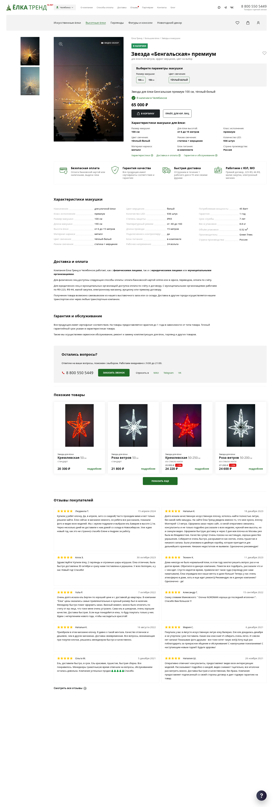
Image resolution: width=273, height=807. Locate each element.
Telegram (169, 372)
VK (179, 372)
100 (141, 79)
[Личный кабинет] (258, 23)
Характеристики (140, 155)
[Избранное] (237, 23)
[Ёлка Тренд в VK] (232, 7)
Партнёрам (147, 7)
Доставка (121, 7)
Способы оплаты (105, 7)
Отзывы (134, 7)
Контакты (162, 7)
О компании (87, 7)
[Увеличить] (61, 44)
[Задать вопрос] (261, 795)
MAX (156, 372)
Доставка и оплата (167, 155)
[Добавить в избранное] (264, 53)
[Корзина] (248, 23)
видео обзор (111, 43)
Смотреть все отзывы (68, 688)
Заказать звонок (114, 372)
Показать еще (160, 480)
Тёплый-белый (179, 79)
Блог (173, 7)
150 (151, 79)
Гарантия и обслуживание (199, 155)
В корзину (147, 113)
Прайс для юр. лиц (177, 113)
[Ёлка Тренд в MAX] (219, 7)
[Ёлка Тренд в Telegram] (225, 7)
